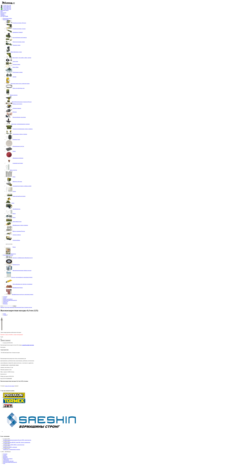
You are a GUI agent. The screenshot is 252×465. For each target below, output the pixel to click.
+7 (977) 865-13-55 (7, 8)
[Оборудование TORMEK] (14, 403)
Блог (4, 463)
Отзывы (5, 314)
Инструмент (6, 19)
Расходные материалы (8, 255)
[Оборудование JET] (8, 407)
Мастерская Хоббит (7, 18)
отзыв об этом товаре (9, 385)
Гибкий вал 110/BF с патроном (10, 447)
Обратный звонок (5, 10)
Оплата (4, 297)
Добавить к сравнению (5, 340)
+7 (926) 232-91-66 (7, 9)
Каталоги (5, 302)
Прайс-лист (5, 301)
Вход (2, 11)
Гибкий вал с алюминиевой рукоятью (11, 449)
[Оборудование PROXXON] (14, 397)
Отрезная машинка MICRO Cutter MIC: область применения (16, 442)
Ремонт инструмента (7, 299)
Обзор (4, 313)
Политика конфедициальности (10, 300)
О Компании (6, 459)
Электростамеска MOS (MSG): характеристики (13, 444)
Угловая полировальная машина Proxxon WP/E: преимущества (17, 440)
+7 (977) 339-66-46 (7, 6)
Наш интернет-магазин (8, 461)
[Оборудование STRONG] (43, 431)
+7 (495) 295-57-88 (7, 5)
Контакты (5, 303)
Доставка (5, 296)
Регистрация (3, 12)
